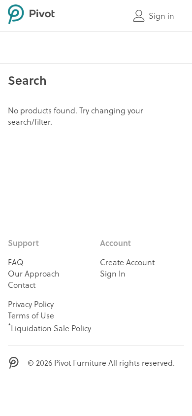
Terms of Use (31, 315)
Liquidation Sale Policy (49, 327)
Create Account (127, 262)
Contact (21, 284)
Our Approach (34, 273)
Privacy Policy (31, 304)
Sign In (113, 273)
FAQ (16, 262)
